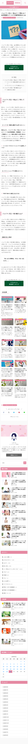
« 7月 (3, 677)
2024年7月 (5, 732)
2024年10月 (6, 723)
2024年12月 (6, 717)
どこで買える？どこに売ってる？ (9, 17)
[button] (3, 412)
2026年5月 (5, 696)
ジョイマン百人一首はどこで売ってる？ (15, 80)
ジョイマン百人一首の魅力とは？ (13, 87)
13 (14, 666)
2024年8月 (5, 729)
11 (7, 666)
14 (17, 666)
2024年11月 (6, 720)
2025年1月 (5, 714)
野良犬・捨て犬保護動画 (10, 587)
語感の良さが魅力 (11, 89)
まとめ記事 (6, 581)
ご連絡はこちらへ (14, 455)
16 (24, 666)
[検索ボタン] (25, 3)
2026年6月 (5, 693)
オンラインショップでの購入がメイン (15, 85)
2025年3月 (5, 708)
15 (21, 666)
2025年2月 (5, 711)
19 (10, 669)
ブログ (6, 572)
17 (3, 669)
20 (14, 669)
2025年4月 (5, 705)
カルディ (6, 563)
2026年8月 (5, 687)
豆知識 (6, 575)
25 (7, 671)
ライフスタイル (7, 584)
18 (7, 669)
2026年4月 (5, 699)
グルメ (5, 578)
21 (17, 669)
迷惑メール (7, 593)
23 (24, 669)
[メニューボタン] (3, 3)
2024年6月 (5, 735)
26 (10, 671)
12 (10, 666)
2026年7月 (5, 690)
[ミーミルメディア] (14, 3)
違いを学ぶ (7, 566)
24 (3, 671)
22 (21, 669)
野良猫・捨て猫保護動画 (9, 590)
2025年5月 (5, 702)
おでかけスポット (8, 560)
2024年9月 (5, 726)
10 (3, 666)
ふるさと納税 (7, 557)
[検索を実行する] (24, 462)
